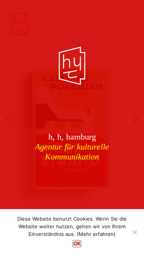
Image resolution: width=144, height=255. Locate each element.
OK (77, 244)
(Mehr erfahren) (96, 234)
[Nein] (134, 232)
